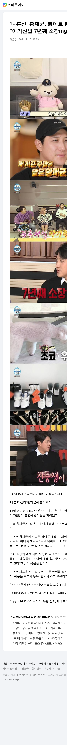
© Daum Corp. (11, 679)
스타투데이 (16, 4)
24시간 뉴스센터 (37, 663)
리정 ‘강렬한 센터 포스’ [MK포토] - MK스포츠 (39, 643)
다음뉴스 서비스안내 (14, 663)
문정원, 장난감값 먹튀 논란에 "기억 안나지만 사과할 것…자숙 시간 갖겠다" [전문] (39, 628)
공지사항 (54, 663)
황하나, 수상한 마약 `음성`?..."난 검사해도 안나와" (39, 623)
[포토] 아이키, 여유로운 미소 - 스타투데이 (38, 638)
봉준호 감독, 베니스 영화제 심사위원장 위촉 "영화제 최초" (39, 633)
